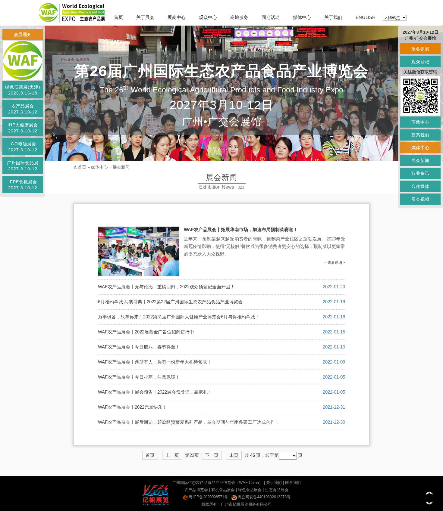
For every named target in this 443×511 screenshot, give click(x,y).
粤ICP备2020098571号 (208, 497)
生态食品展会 (276, 490)
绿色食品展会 (250, 490)
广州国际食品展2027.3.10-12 (23, 165)
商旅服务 (239, 17)
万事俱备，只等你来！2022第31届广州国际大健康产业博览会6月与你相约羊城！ (178, 316)
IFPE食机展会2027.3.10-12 (22, 184)
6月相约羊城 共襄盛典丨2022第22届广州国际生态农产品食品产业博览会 (170, 301)
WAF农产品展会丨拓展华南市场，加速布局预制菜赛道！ (241, 229)
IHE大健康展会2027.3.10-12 (23, 127)
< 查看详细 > (335, 263)
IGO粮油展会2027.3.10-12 (22, 146)
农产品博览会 (196, 490)
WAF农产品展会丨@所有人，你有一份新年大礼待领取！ (155, 361)
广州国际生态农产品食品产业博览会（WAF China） (217, 482)
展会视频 (420, 199)
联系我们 (293, 482)
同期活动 (271, 17)
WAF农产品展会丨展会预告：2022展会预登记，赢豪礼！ (155, 392)
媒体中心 (302, 17)
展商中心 (177, 17)
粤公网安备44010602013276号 (264, 497)
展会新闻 (121, 167)
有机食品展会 (223, 490)
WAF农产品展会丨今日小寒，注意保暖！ (139, 376)
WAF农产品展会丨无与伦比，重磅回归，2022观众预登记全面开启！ (166, 286)
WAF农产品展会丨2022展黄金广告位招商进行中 (146, 331)
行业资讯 (420, 173)
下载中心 (420, 122)
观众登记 (420, 61)
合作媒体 (420, 186)
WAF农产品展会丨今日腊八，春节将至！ (139, 346)
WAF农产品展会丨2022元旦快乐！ (132, 407)
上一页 (172, 455)
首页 (118, 17)
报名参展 (420, 48)
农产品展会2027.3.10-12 (22, 109)
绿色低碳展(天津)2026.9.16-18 (22, 90)
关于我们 (333, 17)
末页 (233, 455)
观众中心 (208, 17)
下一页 (211, 455)
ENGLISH (365, 17)
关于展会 (145, 17)
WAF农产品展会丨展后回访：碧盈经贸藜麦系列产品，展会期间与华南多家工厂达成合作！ (188, 422)
